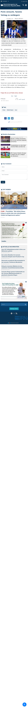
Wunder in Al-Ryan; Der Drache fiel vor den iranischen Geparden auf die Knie (18, 140)
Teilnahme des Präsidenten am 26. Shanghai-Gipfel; (12, 209)
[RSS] (16, 313)
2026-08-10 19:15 (6, 269)
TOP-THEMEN (6, 189)
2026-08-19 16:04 (6, 258)
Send (3, 182)
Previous (2, 205)
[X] (14, 313)
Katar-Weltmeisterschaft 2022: (17, 137)
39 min (3, 217)
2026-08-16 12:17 (6, 263)
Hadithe (4, 241)
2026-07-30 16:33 (6, 276)
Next (25, 205)
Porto (4, 110)
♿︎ (24, 704)
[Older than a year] (5, 139)
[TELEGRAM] (11, 313)
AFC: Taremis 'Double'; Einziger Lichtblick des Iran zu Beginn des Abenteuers (18, 154)
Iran (12, 96)
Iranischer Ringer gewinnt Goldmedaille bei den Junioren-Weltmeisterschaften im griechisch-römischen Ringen (13, 273)
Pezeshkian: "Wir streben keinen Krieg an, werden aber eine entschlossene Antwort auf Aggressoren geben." (13, 213)
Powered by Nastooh (15, 322)
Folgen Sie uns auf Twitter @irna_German (12, 92)
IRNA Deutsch (12, 5)
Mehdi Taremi (10, 110)
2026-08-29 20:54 (6, 252)
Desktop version (14, 308)
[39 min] (14, 200)
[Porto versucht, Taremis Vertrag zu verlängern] (14, 29)
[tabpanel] (14, 232)
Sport (15, 96)
